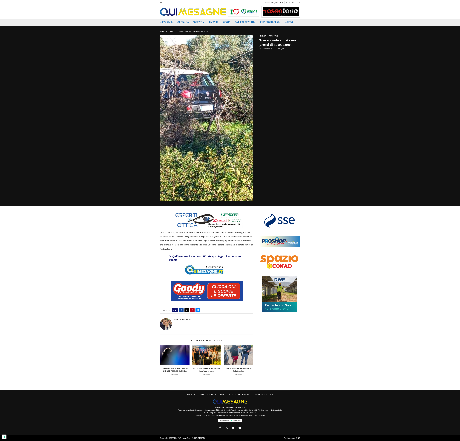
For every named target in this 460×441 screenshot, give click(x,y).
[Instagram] (293, 2)
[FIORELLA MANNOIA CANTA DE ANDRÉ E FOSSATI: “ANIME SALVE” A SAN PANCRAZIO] (175, 355)
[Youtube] (296, 2)
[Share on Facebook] (181, 310)
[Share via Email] (198, 310)
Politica (198, 22)
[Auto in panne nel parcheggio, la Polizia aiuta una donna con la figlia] (238, 355)
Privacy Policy (224, 420)
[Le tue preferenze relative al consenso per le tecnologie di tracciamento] (4, 437)
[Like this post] (175, 310)
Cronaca (183, 22)
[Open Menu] (161, 2)
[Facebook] (287, 2)
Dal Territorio (245, 22)
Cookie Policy (237, 420)
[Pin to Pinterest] (192, 310)
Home (162, 31)
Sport (227, 22)
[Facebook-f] (220, 427)
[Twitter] (290, 2)
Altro (289, 22)
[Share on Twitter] (186, 310)
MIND (298, 438)
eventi (213, 22)
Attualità (167, 22)
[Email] (299, 2)
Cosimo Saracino (267, 49)
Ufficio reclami (270, 22)
